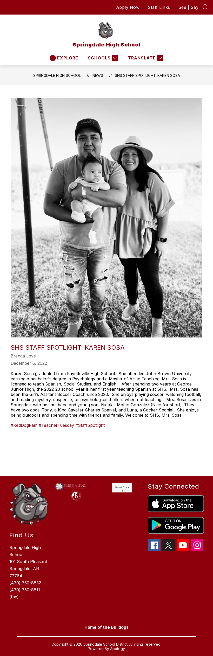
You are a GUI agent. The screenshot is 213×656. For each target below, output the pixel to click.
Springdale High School (57, 75)
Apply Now (128, 7)
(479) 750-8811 (24, 589)
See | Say (188, 7)
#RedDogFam (24, 425)
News (97, 75)
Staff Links (159, 7)
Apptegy (117, 648)
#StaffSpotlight (90, 425)
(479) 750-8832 (25, 582)
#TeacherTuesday (56, 425)
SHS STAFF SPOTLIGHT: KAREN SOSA (147, 75)
